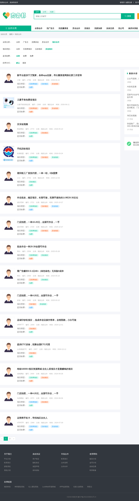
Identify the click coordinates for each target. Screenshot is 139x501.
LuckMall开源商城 (49, 487)
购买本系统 (133, 28)
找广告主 (50, 28)
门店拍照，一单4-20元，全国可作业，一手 (37, 295)
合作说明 (64, 463)
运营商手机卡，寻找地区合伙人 (32, 418)
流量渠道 (35, 42)
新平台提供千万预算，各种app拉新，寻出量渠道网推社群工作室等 (49, 75)
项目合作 (55, 42)
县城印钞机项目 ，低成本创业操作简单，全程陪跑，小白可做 (46, 320)
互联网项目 (27, 49)
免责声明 (36, 466)
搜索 (128, 16)
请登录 (122, 2)
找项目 (87, 28)
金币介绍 (93, 463)
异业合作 (76, 28)
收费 (25, 56)
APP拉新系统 (64, 487)
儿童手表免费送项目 (27, 100)
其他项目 (49, 49)
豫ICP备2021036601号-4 (87, 497)
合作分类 (11, 28)
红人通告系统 (33, 487)
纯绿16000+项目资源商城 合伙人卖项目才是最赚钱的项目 (45, 369)
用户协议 (36, 459)
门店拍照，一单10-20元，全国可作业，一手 (38, 222)
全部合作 (38, 28)
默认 (18, 63)
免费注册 (128, 2)
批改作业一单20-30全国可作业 (32, 246)
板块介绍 (93, 459)
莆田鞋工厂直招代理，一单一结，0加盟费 (37, 173)
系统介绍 (7, 470)
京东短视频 (22, 124)
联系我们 (7, 463)
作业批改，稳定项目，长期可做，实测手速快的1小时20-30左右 (47, 197)
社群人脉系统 (78, 487)
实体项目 (38, 49)
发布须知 (36, 470)
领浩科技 (7, 487)
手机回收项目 (23, 149)
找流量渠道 (63, 28)
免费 (31, 56)
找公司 (121, 28)
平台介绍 (7, 459)
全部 (18, 42)
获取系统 (7, 466)
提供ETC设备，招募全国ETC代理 (33, 344)
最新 (24, 63)
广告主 (25, 42)
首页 (11, 34)
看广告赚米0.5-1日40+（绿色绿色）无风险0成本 (40, 271)
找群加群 (98, 28)
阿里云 (89, 487)
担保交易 (110, 28)
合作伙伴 (64, 466)
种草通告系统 (19, 487)
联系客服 (93, 470)
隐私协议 (36, 463)
